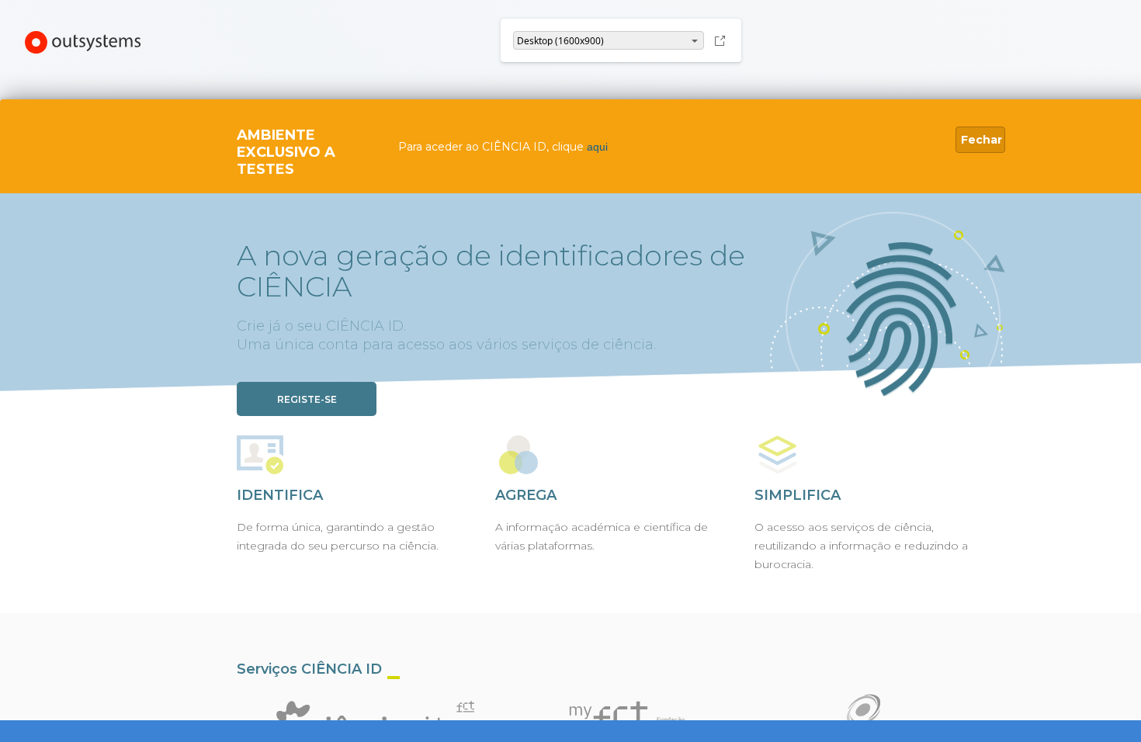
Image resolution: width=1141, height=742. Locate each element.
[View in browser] (719, 40)
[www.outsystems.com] (83, 44)
